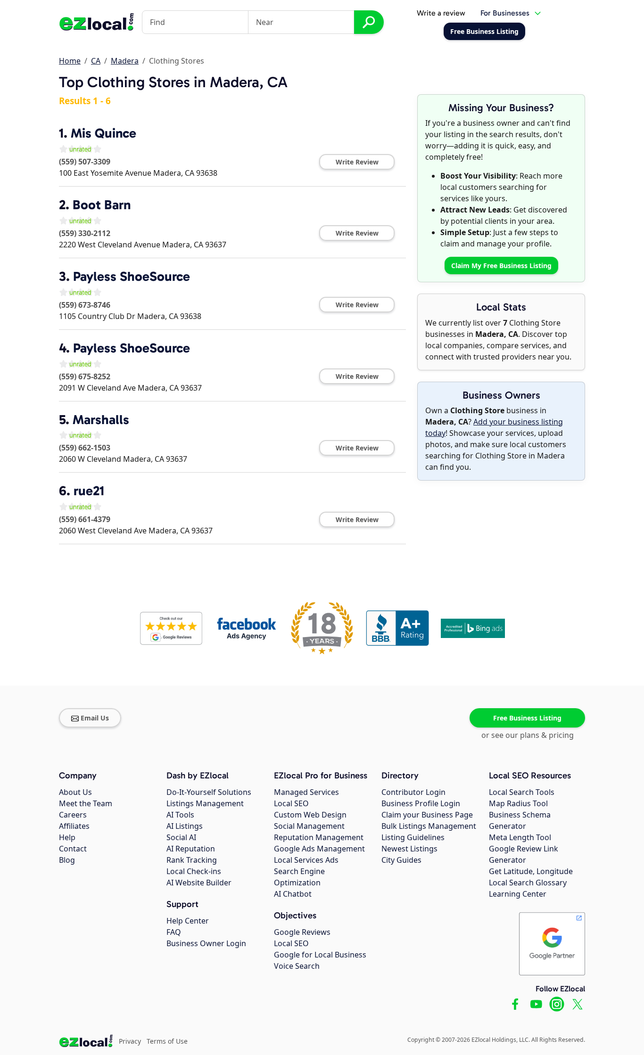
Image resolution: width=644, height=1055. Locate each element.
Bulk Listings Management (428, 826)
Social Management (309, 826)
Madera (125, 61)
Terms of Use (167, 1041)
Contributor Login (413, 792)
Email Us (95, 717)
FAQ (173, 932)
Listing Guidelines (413, 837)
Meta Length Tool (520, 837)
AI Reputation (190, 848)
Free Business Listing (527, 717)
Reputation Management (318, 837)
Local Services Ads (306, 860)
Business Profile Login (420, 803)
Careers (73, 815)
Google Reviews (302, 932)
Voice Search (297, 966)
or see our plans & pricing (527, 735)
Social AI (181, 837)
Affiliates (74, 826)
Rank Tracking (191, 860)
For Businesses (504, 12)
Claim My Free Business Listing (501, 265)
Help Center (187, 921)
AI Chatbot (293, 894)
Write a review (441, 12)
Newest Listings (409, 848)
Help (67, 837)
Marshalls (101, 419)
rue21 (89, 491)
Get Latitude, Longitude (531, 871)
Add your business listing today (494, 427)
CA (95, 61)
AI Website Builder (198, 882)
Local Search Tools (521, 792)
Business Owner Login (206, 943)
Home (70, 61)
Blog (67, 860)
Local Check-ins (193, 871)
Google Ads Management (319, 848)
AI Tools (180, 815)
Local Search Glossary (528, 882)
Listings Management (205, 803)
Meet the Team (85, 803)
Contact (73, 848)
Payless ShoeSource (131, 276)
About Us (75, 792)
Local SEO (291, 803)
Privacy (130, 1041)
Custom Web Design (310, 815)
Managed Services (306, 792)
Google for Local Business (320, 954)
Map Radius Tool (518, 803)
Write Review (357, 161)
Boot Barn (102, 205)
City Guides (401, 860)
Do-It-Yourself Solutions (208, 792)
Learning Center (517, 894)
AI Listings (184, 826)
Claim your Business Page (427, 815)
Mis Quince (103, 133)
